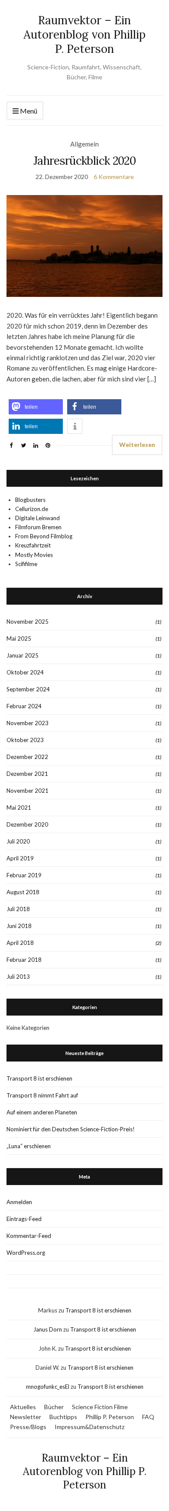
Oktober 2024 (25, 672)
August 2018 (22, 892)
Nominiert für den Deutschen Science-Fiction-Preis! (70, 1129)
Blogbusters (30, 499)
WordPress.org (25, 1252)
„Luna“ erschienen (28, 1146)
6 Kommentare (114, 176)
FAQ (148, 1416)
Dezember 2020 (27, 824)
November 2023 (27, 723)
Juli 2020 (18, 841)
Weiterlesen (137, 444)
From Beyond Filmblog (43, 536)
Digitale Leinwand (37, 518)
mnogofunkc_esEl (47, 1386)
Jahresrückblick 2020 (84, 160)
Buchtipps (63, 1416)
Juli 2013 (18, 976)
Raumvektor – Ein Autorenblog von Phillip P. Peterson (84, 34)
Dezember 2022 (27, 756)
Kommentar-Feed (28, 1235)
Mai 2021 (18, 807)
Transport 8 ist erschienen (39, 1078)
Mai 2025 (18, 638)
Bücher (54, 1406)
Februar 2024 (24, 706)
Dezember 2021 (27, 773)
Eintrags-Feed (24, 1218)
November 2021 (27, 790)
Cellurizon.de (31, 508)
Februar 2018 (24, 959)
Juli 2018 (18, 908)
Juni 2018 (19, 925)
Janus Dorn (47, 1329)
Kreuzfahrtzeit (33, 545)
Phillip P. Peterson (109, 1416)
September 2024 (28, 689)
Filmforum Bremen (38, 527)
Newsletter (25, 1416)
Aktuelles (23, 1406)
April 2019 (20, 858)
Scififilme (26, 563)
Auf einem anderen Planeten (41, 1112)
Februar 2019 (24, 875)
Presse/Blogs (28, 1426)
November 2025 (27, 621)
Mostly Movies (34, 554)
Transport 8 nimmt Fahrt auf (42, 1095)
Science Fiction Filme (100, 1406)
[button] (36, 406)
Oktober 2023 (25, 739)
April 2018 (20, 942)
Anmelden (19, 1201)
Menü (28, 111)
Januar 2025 (22, 655)
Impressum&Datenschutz (89, 1426)
